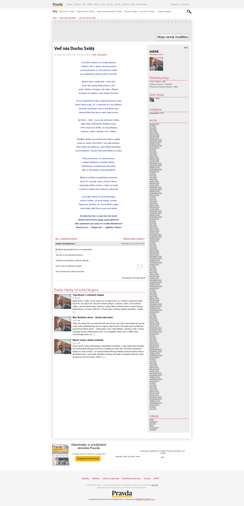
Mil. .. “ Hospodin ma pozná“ (66, 239)
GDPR (156, 478)
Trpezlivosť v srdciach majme (88, 295)
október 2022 (155, 215)
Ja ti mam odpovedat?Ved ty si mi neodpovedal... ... (75, 250)
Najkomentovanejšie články (109, 11)
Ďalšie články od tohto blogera (76, 290)
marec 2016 (154, 367)
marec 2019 (154, 298)
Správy (69, 4)
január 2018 (154, 326)
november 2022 (156, 213)
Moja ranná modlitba (68, 18)
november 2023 (156, 189)
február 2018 (154, 324)
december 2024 (156, 163)
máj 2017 (153, 340)
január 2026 (154, 138)
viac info (155, 485)
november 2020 (156, 258)
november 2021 (156, 237)
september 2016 (156, 355)
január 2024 (154, 185)
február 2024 (154, 183)
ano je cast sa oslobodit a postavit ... (69, 266)
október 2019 (155, 284)
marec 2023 (154, 205)
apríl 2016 (153, 365)
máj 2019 (153, 294)
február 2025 (154, 160)
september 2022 (156, 217)
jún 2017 (153, 338)
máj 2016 (153, 363)
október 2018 (155, 308)
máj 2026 (153, 130)
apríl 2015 (153, 389)
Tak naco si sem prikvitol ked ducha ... (70, 255)
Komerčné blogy (147, 11)
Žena (103, 4)
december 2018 (156, 304)
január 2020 (154, 278)
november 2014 (156, 399)
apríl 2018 (153, 320)
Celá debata (126, 278)
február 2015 (154, 393)
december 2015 (156, 373)
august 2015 (154, 381)
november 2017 (156, 330)
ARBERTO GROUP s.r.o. (145, 499)
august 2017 (154, 334)
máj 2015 (153, 387)
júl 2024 (153, 173)
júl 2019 (153, 290)
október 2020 (155, 260)
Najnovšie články (67, 11)
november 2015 (156, 375)
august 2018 (154, 312)
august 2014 (154, 405)
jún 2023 (153, 199)
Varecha (110, 4)
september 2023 (156, 193)
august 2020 (154, 264)
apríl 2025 (153, 156)
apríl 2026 (153, 132)
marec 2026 (154, 134)
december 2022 (156, 211)
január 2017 (154, 347)
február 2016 (154, 369)
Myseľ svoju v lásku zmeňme (88, 340)
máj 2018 (153, 318)
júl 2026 (153, 126)
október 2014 (155, 401)
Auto (84, 4)
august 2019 (154, 288)
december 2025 (156, 140)
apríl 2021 (153, 249)
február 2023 (154, 207)
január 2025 (154, 161)
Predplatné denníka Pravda (88, 459)
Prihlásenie (185, 4)
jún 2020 (153, 268)
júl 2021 (153, 243)
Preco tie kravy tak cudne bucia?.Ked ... (71, 272)
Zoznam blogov (131, 11)
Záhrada (117, 4)
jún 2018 (153, 316)
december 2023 (156, 187)
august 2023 (154, 195)
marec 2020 (154, 274)
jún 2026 (153, 128)
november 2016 (156, 351)
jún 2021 (153, 245)
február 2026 (154, 136)
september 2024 (156, 169)
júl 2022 (153, 221)
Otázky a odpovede (111, 478)
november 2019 (156, 282)
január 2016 (154, 371)
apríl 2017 (153, 342)
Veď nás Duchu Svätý (87, 18)
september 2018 (156, 310)
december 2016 (156, 349)
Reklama (96, 478)
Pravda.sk (153, 422)
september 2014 (156, 403)
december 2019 (156, 280)
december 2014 (156, 397)
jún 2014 (153, 409)
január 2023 (154, 209)
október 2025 (155, 144)
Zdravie (97, 4)
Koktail (90, 4)
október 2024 (155, 167)
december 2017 (156, 328)
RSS (186, 48)
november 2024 (156, 165)
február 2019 (154, 300)
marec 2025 (154, 158)
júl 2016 (153, 359)
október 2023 (155, 191)
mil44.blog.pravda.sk (157, 54)
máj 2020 (153, 270)
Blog (55, 11)
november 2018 (156, 306)
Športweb (77, 4)
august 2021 (154, 241)
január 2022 (154, 233)
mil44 (94, 55)
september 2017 (156, 332)
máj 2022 (153, 225)
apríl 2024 (153, 179)
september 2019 (156, 286)
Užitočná (125, 4)
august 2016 (154, 357)
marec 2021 (154, 251)
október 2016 (155, 353)
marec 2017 (154, 343)
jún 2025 (153, 152)
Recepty (153, 424)
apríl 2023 (153, 203)
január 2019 (154, 302)
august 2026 (154, 124)
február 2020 (154, 276)
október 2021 (155, 239)
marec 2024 (154, 181)
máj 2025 (153, 154)
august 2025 (154, 148)
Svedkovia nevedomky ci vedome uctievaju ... (73, 261)
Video (132, 4)
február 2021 (154, 252)
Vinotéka (153, 430)
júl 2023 (153, 197)
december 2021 (156, 235)
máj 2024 (153, 177)
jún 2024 (153, 175)
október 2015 (155, 377)
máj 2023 (153, 201)
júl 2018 (153, 314)
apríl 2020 (153, 272)
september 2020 (156, 262)
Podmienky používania (131, 478)
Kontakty (85, 478)
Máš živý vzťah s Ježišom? (133, 239)
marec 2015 (154, 391)
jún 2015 (153, 385)
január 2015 (154, 395)
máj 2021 (153, 247)
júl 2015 (153, 383)
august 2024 (154, 171)
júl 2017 (153, 336)
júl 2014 (153, 407)
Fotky (152, 420)
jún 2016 (153, 361)
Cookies (147, 478)
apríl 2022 (153, 227)
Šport (152, 426)
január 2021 (154, 254)
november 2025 (156, 142)
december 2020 (156, 256)
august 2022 (154, 219)
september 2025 (156, 146)
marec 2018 (154, 322)
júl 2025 (153, 150)
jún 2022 (153, 223)
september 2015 (156, 379)
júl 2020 (153, 266)
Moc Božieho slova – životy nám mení (93, 317)
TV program (154, 428)
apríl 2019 (153, 296)
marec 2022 (154, 229)
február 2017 (154, 345)
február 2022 (154, 231)
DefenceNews (141, 4)
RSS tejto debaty (138, 278)
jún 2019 (153, 292)
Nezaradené (102, 55)
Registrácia (175, 4)
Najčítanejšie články (85, 11)
